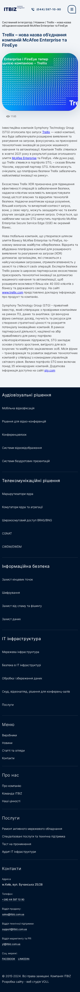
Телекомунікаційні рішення (31, 480)
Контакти (8, 758)
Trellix (46, 132)
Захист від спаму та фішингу (22, 606)
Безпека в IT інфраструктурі (21, 665)
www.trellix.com (12, 292)
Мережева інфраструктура (20, 652)
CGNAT (7, 533)
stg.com (49, 370)
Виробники (9, 735)
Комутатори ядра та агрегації (22, 507)
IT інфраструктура (21, 638)
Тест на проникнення (16, 844)
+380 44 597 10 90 (13, 899)
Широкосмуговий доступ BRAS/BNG (27, 520)
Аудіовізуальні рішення (26, 395)
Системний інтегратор (17, 22)
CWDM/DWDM (12, 546)
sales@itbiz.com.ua (13, 914)
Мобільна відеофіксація (18, 408)
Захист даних (11, 619)
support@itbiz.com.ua (14, 929)
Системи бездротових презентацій (26, 461)
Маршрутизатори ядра (17, 493)
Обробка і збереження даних (22, 678)
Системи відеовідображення (22, 447)
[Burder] (72, 9)
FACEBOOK (8, 958)
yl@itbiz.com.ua (11, 944)
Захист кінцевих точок (17, 579)
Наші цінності (11, 801)
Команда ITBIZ (12, 793)
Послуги (8, 704)
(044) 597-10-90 (49, 9)
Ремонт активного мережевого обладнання (32, 828)
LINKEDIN (23, 958)
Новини (39, 22)
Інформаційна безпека (26, 566)
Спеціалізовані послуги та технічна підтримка (33, 836)
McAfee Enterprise (24, 158)
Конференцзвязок (14, 434)
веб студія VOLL (37, 981)
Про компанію (11, 785)
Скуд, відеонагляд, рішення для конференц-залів (36, 691)
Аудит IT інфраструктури (19, 851)
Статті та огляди (13, 750)
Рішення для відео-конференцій (24, 421)
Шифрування (11, 592)
